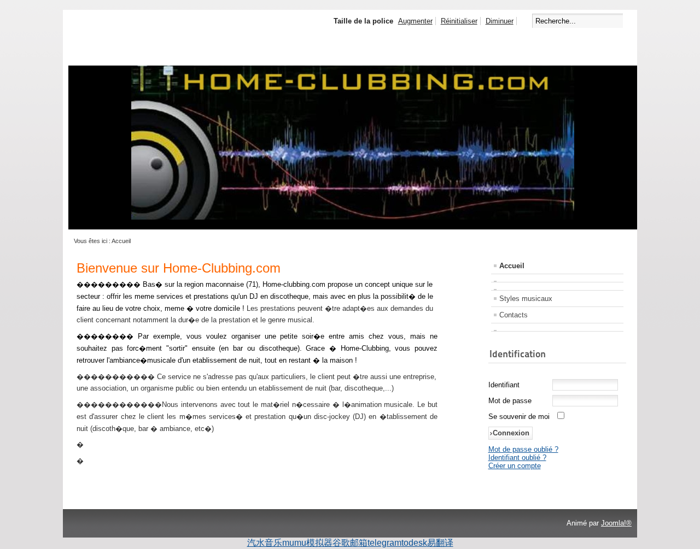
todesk (414, 542)
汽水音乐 (264, 542)
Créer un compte (514, 466)
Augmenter (415, 21)
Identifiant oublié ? (517, 457)
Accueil (511, 266)
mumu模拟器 (307, 542)
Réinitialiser (459, 21)
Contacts (513, 315)
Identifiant (504, 385)
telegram (384, 542)
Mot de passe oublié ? (523, 449)
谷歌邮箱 (350, 542)
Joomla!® (616, 523)
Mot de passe (510, 401)
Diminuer (500, 21)
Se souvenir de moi (519, 416)
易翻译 (440, 542)
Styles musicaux (525, 298)
